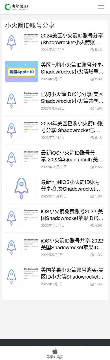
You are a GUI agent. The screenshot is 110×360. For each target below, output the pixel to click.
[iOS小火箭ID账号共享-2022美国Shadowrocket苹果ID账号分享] (21, 247)
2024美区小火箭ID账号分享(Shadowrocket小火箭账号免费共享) (72, 38)
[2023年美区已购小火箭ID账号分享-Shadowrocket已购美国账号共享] (21, 130)
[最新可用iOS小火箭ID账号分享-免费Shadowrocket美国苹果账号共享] (21, 188)
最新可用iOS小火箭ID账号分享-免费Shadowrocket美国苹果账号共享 (70, 185)
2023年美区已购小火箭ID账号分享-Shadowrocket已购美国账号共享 (72, 126)
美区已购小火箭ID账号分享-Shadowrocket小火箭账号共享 (72, 68)
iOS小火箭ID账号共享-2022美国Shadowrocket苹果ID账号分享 (72, 243)
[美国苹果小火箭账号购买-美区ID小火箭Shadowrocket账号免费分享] (21, 276)
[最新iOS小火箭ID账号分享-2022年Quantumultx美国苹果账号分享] (21, 159)
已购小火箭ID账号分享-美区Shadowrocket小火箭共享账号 (72, 97)
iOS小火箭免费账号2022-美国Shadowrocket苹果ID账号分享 (72, 214)
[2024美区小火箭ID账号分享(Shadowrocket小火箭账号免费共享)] (21, 42)
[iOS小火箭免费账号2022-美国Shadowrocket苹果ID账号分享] (21, 218)
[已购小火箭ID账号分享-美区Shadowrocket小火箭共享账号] (21, 100)
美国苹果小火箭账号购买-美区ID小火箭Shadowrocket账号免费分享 (72, 273)
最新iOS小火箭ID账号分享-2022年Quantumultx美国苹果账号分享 (72, 156)
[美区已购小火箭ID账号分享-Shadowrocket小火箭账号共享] (21, 71)
